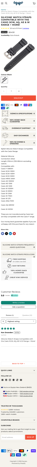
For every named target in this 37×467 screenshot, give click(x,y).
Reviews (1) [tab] (10, 315)
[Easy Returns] (16, 266)
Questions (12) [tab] (27, 315)
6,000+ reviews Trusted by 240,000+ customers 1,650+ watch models (12, 412)
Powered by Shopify (18, 463)
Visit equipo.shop (26, 396)
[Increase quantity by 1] (19, 91)
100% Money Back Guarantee (17, 121)
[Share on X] (6, 233)
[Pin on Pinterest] (14, 233)
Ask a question (18, 307)
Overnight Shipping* (21, 128)
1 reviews (25, 28)
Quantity (4, 86)
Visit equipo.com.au (27, 391)
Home (3, 9)
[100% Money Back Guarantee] (16, 272)
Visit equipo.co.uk (26, 393)
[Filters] (3, 321)
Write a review (19, 303)
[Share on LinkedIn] (10, 233)
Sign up (30, 437)
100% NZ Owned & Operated (17, 143)
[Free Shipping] (16, 260)
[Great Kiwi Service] (16, 278)
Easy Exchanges (21, 135)
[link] (18, 28)
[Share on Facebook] (2, 233)
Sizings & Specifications (21, 113)
